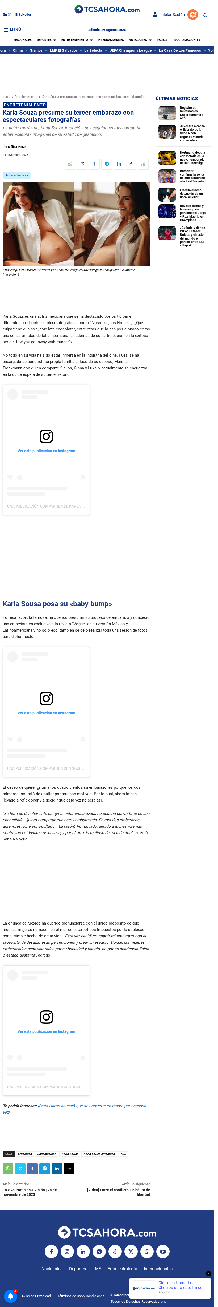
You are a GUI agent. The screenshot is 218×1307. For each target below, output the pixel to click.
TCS (123, 1154)
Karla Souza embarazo (99, 1154)
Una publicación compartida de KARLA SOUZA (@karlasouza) (65, 506)
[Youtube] (163, 1251)
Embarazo (25, 1154)
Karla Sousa (69, 1154)
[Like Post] (143, 164)
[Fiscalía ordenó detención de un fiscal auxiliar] (167, 195)
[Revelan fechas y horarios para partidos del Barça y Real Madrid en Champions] (167, 211)
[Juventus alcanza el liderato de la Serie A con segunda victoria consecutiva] (167, 132)
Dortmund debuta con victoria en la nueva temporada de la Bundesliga (192, 158)
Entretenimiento (26, 97)
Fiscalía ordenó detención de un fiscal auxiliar (191, 193)
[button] (204, 15)
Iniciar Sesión (171, 14)
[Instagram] (67, 1251)
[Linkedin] (119, 164)
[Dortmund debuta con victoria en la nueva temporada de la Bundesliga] (167, 158)
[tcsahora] (107, 10)
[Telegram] (106, 164)
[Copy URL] (131, 164)
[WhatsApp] (70, 164)
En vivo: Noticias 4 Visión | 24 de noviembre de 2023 (30, 1192)
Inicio (6, 97)
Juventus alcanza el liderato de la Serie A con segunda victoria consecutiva (192, 133)
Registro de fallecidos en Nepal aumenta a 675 (191, 113)
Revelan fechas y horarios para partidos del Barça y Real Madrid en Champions (193, 213)
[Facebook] (94, 164)
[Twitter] (82, 164)
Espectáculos (46, 1154)
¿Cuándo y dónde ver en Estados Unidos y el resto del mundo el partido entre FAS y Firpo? (192, 236)
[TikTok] (115, 1251)
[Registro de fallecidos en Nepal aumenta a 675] (167, 113)
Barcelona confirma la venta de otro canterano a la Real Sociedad (193, 176)
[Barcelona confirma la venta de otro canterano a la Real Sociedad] (167, 176)
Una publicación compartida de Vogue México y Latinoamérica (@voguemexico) (84, 768)
